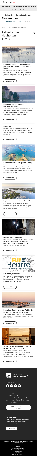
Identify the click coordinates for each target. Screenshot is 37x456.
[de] (14, 2)
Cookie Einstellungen (18, 452)
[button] (10, 2)
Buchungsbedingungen (17, 454)
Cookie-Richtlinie (18, 451)
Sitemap (18, 446)
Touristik (22, 9)
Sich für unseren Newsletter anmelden (18, 407)
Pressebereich (15, 9)
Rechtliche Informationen (18, 448)
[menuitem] (9, 15)
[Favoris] (7, 2)
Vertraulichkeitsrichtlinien (17, 449)
